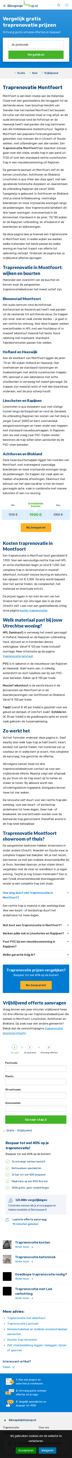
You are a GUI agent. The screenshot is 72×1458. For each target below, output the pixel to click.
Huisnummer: (13, 1103)
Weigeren (47, 1450)
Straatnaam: (13, 1089)
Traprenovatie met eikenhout (26, 1318)
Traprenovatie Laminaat (23, 1323)
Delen (9, 1367)
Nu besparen (36, 527)
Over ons (44, 1427)
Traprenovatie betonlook (35, 1257)
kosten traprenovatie (33, 610)
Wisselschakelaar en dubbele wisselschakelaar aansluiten (37, 1332)
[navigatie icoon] (66, 5)
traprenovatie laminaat (18, 656)
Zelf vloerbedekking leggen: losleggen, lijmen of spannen (37, 1348)
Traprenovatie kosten (32, 1242)
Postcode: (11, 1063)
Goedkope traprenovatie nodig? (41, 1274)
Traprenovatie (11, 1427)
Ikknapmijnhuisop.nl (22, 1420)
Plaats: (9, 1076)
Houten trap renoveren (22, 1339)
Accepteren (26, 1450)
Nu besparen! (36, 985)
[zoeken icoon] (58, 5)
